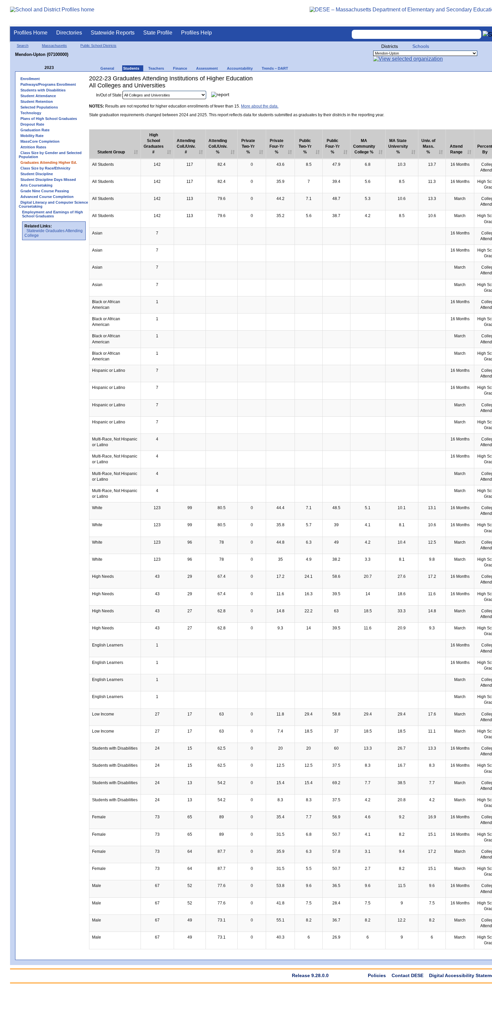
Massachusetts (54, 46)
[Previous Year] (40, 67)
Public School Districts (98, 46)
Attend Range (456, 149)
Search (22, 46)
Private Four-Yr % (276, 146)
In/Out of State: (109, 95)
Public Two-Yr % (305, 146)
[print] (461, 96)
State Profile (157, 33)
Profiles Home (31, 33)
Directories (69, 33)
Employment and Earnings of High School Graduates (52, 214)
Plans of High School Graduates (48, 119)
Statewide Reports (113, 33)
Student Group (111, 152)
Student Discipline (36, 174)
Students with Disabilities (43, 90)
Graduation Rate (35, 130)
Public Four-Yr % (332, 146)
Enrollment (30, 79)
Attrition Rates (33, 147)
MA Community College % (364, 146)
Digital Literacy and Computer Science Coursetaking (53, 204)
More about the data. (259, 106)
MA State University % (398, 146)
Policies (377, 975)
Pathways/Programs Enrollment (48, 84)
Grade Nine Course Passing (44, 191)
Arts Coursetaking (36, 185)
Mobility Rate (32, 136)
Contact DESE (407, 975)
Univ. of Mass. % (428, 146)
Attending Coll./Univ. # (186, 146)
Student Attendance (38, 96)
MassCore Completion (40, 141)
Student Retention (36, 101)
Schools (420, 46)
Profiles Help (196, 33)
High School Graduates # (154, 143)
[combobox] (417, 34)
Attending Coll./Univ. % (218, 146)
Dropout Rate (32, 124)
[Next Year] (63, 67)
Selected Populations (39, 107)
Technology (30, 113)
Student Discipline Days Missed (48, 180)
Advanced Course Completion (47, 197)
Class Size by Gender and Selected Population (50, 155)
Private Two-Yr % (248, 146)
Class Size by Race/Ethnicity (45, 168)
